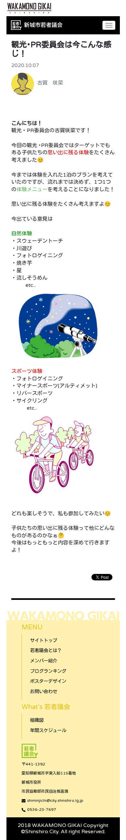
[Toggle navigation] (108, 25)
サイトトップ (43, 640)
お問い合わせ (43, 691)
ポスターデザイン (48, 681)
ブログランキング (48, 671)
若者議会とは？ (46, 650)
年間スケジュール (48, 730)
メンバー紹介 (43, 661)
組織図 (37, 720)
